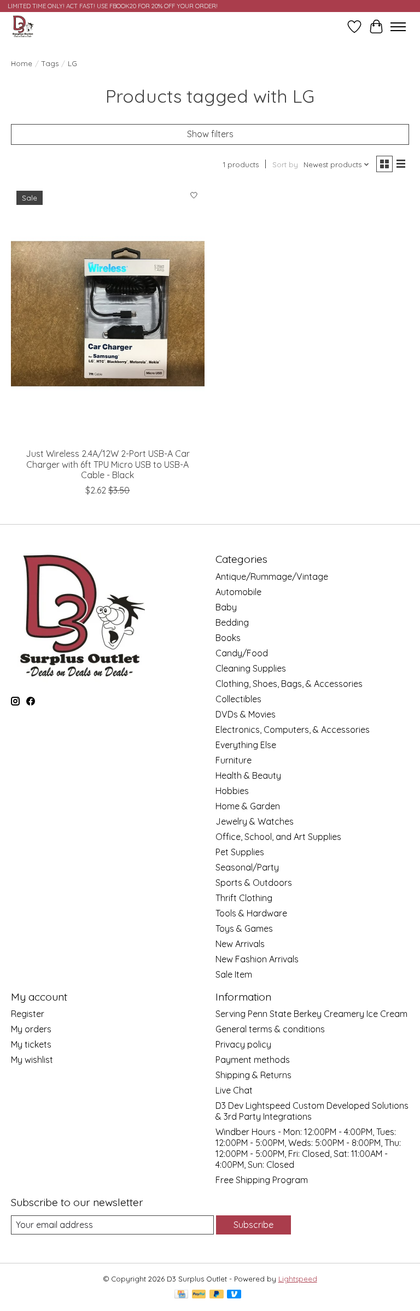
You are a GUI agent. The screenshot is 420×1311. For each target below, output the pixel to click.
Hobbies (232, 790)
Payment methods (252, 1059)
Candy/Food (241, 653)
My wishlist (32, 1059)
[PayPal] (199, 1295)
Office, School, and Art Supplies (278, 836)
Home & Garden (247, 806)
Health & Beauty (248, 775)
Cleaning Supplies (250, 668)
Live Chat (234, 1090)
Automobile (238, 591)
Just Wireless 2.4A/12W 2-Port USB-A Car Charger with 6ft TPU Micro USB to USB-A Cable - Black (108, 464)
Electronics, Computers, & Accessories (292, 729)
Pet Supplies (239, 851)
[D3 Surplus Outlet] (22, 26)
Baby (226, 607)
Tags (50, 63)
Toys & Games (244, 928)
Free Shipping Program (261, 1179)
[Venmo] (234, 1295)
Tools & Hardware (251, 913)
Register (27, 1013)
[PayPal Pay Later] (216, 1295)
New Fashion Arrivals (257, 959)
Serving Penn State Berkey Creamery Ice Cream (311, 1013)
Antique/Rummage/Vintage (271, 576)
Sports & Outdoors (253, 882)
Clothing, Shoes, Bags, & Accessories (289, 683)
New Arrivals (240, 943)
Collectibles (238, 698)
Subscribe (253, 1224)
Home (21, 63)
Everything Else (245, 744)
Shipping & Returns (253, 1074)
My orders (31, 1029)
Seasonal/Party (247, 867)
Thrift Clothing (243, 897)
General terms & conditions (270, 1029)
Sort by (285, 164)
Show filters (210, 133)
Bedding (232, 622)
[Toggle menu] (398, 27)
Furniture (233, 760)
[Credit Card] (181, 1295)
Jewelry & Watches (254, 821)
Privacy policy (243, 1044)
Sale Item (233, 974)
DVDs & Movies (245, 714)
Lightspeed (297, 1278)
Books (228, 637)
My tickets (31, 1044)
